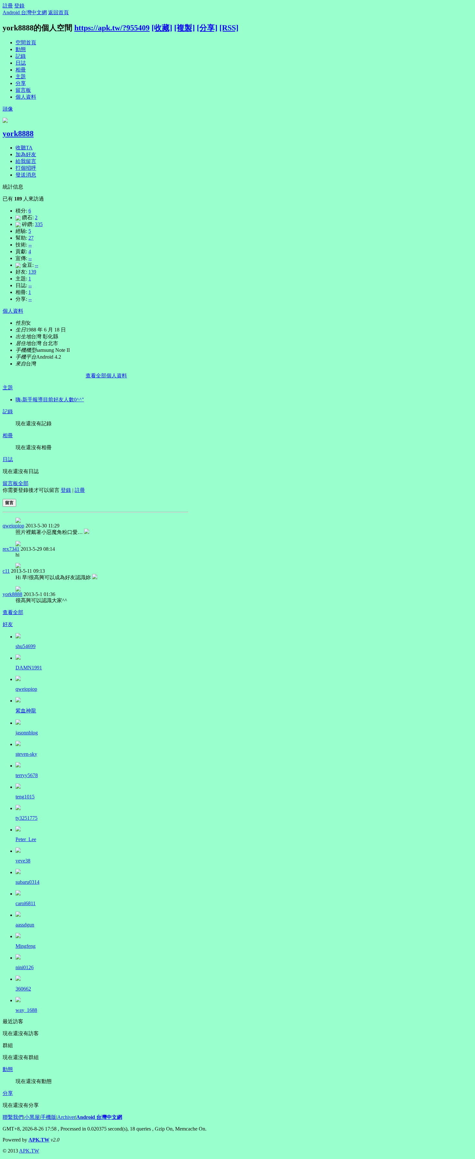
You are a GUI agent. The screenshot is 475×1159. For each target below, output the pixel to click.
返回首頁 (58, 12)
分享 (21, 83)
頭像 (8, 109)
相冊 (21, 69)
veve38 (23, 860)
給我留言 (26, 161)
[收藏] (162, 28)
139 (32, 272)
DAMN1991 (29, 667)
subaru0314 (27, 882)
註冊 (8, 5)
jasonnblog (27, 732)
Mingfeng (26, 946)
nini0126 (25, 967)
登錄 (19, 5)
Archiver (66, 1117)
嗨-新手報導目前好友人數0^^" (50, 399)
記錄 (21, 56)
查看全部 (13, 612)
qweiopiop (13, 525)
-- (30, 244)
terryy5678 (27, 775)
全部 (23, 483)
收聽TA (24, 147)
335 (39, 224)
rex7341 (11, 549)
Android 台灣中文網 (25, 12)
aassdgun (25, 924)
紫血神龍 (26, 710)
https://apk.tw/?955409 (112, 28)
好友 (8, 624)
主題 (21, 76)
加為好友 (26, 154)
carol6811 (26, 903)
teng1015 (25, 796)
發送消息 (26, 175)
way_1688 (26, 1010)
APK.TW (38, 1140)
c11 (6, 571)
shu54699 (26, 646)
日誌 (21, 63)
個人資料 (26, 97)
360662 (23, 988)
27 (31, 238)
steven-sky (26, 754)
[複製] (184, 28)
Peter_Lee (26, 839)
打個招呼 (26, 168)
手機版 (48, 1117)
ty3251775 (26, 818)
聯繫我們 (13, 1117)
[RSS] (228, 28)
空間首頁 (26, 42)
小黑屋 (32, 1117)
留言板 (23, 90)
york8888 (18, 133)
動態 (21, 49)
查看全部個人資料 (106, 375)
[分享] (207, 28)
